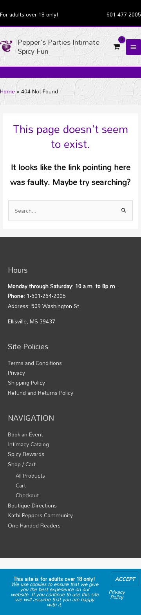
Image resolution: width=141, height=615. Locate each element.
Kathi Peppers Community (40, 515)
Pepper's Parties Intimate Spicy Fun (58, 46)
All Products (30, 475)
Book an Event (25, 434)
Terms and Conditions (35, 363)
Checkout (27, 495)
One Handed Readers (34, 525)
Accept (125, 579)
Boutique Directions (32, 505)
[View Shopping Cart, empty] (116, 46)
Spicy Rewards (26, 454)
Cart (21, 485)
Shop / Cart (22, 464)
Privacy (16, 372)
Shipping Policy (26, 382)
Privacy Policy (116, 594)
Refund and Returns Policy (40, 392)
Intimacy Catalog (28, 444)
